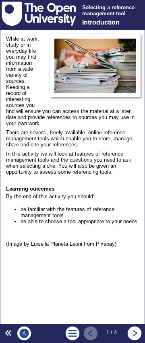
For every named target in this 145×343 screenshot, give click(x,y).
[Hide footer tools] (7, 333)
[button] (24, 333)
